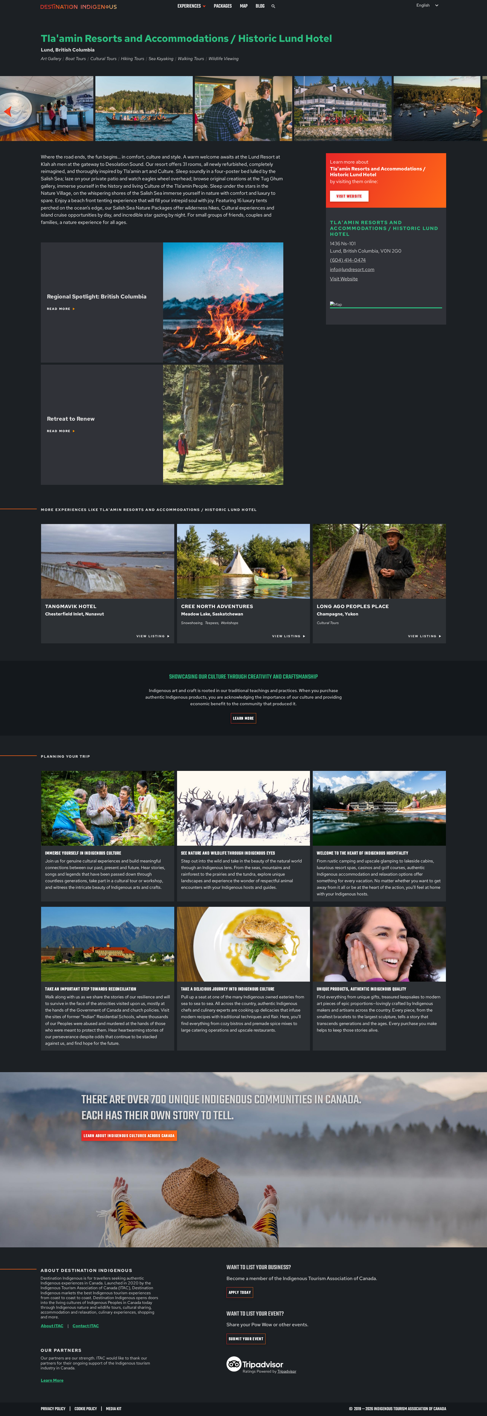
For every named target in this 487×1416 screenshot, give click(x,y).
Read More (59, 309)
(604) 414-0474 (348, 260)
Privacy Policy (53, 1409)
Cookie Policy (86, 1409)
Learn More (243, 718)
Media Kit (113, 1409)
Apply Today (240, 1292)
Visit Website (349, 196)
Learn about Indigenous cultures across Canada (129, 1136)
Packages (223, 6)
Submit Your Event (246, 1339)
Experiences (189, 6)
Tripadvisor (286, 1371)
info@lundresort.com (352, 269)
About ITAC (52, 1326)
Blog (260, 6)
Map (244, 6)
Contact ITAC (86, 1326)
